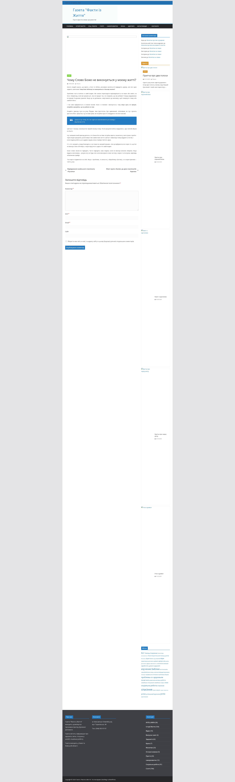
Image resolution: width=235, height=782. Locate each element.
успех (143, 694)
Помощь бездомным (151, 653)
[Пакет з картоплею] (147, 298)
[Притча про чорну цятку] (147, 436)
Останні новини (152, 752)
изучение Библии (150, 669)
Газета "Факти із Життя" (83, 779)
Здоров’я (131, 26)
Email (67, 223)
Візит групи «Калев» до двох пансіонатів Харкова (121, 170)
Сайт (67, 232)
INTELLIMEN (150, 722)
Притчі (145, 71)
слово (166, 682)
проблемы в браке (163, 674)
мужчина (166, 672)
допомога (143, 663)
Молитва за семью (155, 48)
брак (147, 658)
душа (148, 663)
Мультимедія (142, 26)
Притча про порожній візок (159, 158)
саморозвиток (151, 760)
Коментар (69, 189)
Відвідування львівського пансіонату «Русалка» (81, 170)
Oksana (78, 84)
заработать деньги (147, 666)
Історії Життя (80, 26)
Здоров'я (149, 739)
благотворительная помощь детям (158, 656)
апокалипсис (144, 655)
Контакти (155, 26)
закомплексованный (162, 663)
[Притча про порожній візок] (147, 159)
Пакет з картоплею (161, 297)
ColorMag (104, 779)
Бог (142, 653)
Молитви (149, 748)
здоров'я (157, 666)
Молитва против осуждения (155, 40)
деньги (156, 661)
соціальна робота (149, 685)
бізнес (151, 658)
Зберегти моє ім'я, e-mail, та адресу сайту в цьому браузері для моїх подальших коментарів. (101, 241)
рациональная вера (154, 680)
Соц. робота (92, 26)
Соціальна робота (152, 764)
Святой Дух (161, 653)
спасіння (146, 689)
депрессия (162, 661)
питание (143, 674)
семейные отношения (147, 682)
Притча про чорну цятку (160, 435)
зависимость (153, 663)
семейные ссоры (159, 682)
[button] (148, 26)
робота (163, 680)
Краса (123, 26)
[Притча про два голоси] (155, 67)
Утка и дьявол (159, 574)
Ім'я (67, 214)
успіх (162, 693)
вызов (158, 658)
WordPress (112, 779)
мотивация (160, 672)
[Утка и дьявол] (147, 575)
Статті (102, 26)
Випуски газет (151, 735)
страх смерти (156, 690)
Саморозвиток (112, 26)
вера (154, 658)
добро (167, 661)
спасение (160, 686)
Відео (148, 731)
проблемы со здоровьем (152, 677)
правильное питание (152, 674)
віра (162, 658)
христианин (144, 697)
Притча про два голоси (155, 75)
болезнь (143, 658)
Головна (70, 26)
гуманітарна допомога (147, 661)
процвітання (145, 680)
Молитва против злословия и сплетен (153, 45)
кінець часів (153, 672)
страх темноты (164, 690)
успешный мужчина (153, 694)
